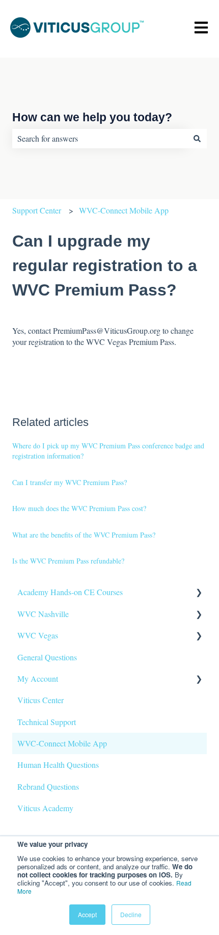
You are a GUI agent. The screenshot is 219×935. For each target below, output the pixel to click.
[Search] (197, 138)
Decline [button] (131, 914)
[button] (198, 592)
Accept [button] (87, 914)
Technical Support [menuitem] (46, 721)
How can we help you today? (92, 117)
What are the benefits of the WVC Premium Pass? (83, 535)
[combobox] (99, 138)
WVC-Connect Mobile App (124, 210)
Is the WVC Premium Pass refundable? (68, 561)
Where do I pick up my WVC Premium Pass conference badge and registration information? (108, 451)
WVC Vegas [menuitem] (37, 635)
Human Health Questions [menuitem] (58, 764)
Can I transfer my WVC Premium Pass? (69, 482)
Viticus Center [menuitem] (40, 699)
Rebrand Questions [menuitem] (48, 786)
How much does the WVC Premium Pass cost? (79, 508)
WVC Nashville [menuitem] (43, 613)
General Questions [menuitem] (47, 657)
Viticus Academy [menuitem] (45, 808)
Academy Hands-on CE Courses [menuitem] (70, 591)
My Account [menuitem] (37, 678)
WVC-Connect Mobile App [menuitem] (62, 743)
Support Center (36, 210)
